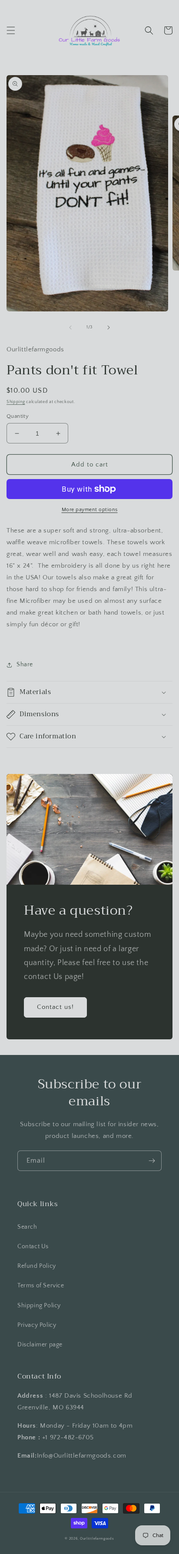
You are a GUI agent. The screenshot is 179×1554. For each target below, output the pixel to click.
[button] (10, 30)
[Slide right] (108, 327)
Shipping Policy (39, 1305)
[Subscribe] (151, 1161)
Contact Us (33, 1246)
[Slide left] (70, 327)
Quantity (18, 416)
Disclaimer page (40, 1344)
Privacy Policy (36, 1325)
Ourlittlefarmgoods (97, 1539)
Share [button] (25, 664)
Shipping (16, 402)
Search (27, 1226)
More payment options (90, 509)
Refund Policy (36, 1266)
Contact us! (55, 1007)
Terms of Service (40, 1285)
